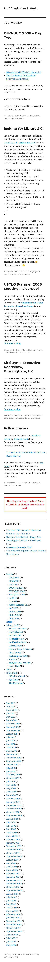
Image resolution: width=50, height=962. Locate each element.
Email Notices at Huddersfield (21, 75)
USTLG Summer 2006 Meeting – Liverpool (23, 286)
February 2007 (13, 873)
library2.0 (7, 118)
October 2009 (12, 778)
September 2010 (14, 761)
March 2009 (12, 795)
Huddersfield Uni (17, 642)
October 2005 (12, 928)
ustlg (40, 350)
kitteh (9, 622)
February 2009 (13, 798)
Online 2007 (15, 611)
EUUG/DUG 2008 (17, 594)
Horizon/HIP (26, 415)
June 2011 (10, 740)
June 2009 (11, 785)
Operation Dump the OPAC (19, 547)
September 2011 (13, 730)
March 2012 (11, 720)
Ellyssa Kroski (20, 439)
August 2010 (12, 764)
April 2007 (11, 866)
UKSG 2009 (14, 615)
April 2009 (11, 792)
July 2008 (10, 822)
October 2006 (12, 887)
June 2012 (10, 713)
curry (6, 418)
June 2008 (11, 826)
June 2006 (11, 900)
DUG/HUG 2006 (21, 116)
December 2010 (13, 757)
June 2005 (11, 941)
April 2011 (11, 747)
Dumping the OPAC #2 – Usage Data (23, 537)
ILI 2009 (13, 601)
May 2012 (10, 717)
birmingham (37, 415)
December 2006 (14, 880)
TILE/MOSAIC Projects (19, 662)
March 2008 (12, 836)
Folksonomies (16, 428)
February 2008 (13, 839)
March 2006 (12, 911)
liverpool (34, 350)
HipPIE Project (16, 632)
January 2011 (12, 754)
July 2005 (10, 938)
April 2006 (11, 907)
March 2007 (12, 870)
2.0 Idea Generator (18, 628)
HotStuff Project (16, 639)
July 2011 (10, 737)
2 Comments (25, 352)
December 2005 (13, 921)
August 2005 (12, 935)
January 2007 (12, 877)
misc (8, 669)
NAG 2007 (13, 608)
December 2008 (14, 805)
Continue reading (12, 343)
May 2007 (11, 863)
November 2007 (14, 849)
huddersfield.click (11, 957)
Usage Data (14, 666)
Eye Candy (14, 680)
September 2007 (14, 856)
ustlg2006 (8, 352)
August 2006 (12, 894)
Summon (13, 659)
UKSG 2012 (14, 618)
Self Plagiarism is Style (21, 8)
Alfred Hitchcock (17, 676)
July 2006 (10, 897)
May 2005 (11, 945)
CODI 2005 (14, 577)
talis (32, 418)
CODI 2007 (14, 584)
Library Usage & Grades (20, 649)
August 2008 (12, 819)
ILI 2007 (13, 598)
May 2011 (10, 744)
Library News (15, 645)
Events (18, 350)
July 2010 (10, 768)
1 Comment (16, 485)
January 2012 (12, 727)
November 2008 (14, 809)
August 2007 (12, 860)
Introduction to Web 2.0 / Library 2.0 (23, 72)
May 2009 (11, 788)
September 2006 (14, 890)
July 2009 (10, 781)
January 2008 (12, 843)
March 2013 (11, 710)
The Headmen (15, 683)
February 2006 (13, 914)
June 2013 (10, 703)
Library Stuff (12, 625)
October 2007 (12, 853)
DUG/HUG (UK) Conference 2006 (19, 142)
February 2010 (13, 774)
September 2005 (14, 931)
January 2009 (12, 802)
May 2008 (11, 829)
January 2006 (12, 918)
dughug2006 (35, 116)
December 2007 (13, 846)
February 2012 (13, 723)
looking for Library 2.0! (23, 128)
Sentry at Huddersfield (17, 79)
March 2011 (11, 751)
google (11, 418)
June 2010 (10, 771)
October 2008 (12, 812)
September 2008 (14, 815)
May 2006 (11, 904)
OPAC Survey (15, 652)
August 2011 (11, 734)
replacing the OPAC (18, 656)
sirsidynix (15, 118)
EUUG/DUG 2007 (17, 591)
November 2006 (14, 883)
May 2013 (10, 706)
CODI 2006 (14, 581)
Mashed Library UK (18, 605)
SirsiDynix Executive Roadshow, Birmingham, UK (22, 367)
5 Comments (25, 274)
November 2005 (14, 924)
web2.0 (22, 118)
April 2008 (11, 832)
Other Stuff (11, 673)
